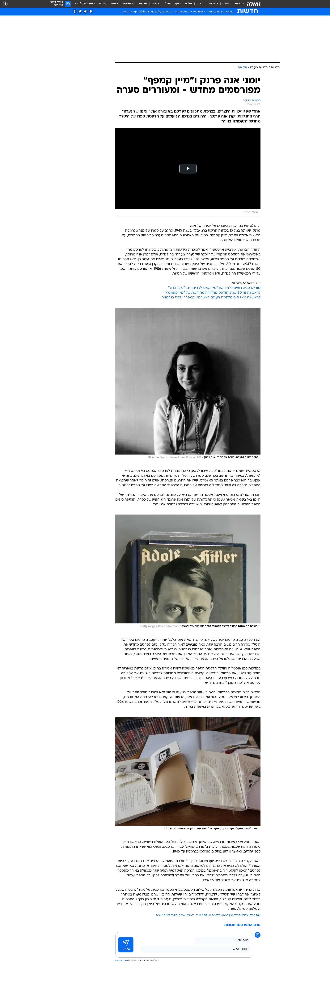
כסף (177, 3)
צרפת (182, 915)
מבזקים (229, 12)
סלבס (188, 3)
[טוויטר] (80, 11)
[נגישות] (5, 4)
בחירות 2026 (146, 12)
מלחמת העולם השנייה (208, 915)
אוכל (168, 3)
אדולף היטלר (241, 915)
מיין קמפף (227, 915)
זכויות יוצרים (163, 915)
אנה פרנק (254, 915)
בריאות (156, 3)
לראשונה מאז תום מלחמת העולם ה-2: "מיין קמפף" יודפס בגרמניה (211, 297)
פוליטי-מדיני (181, 12)
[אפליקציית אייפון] (85, 11)
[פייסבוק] (74, 11)
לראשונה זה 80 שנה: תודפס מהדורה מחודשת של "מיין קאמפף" (212, 293)
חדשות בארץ (198, 12)
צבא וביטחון (215, 12)
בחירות (213, 3)
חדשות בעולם (164, 12)
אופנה (114, 3)
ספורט (226, 3)
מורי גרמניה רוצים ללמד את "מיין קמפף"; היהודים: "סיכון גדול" (214, 288)
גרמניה (190, 915)
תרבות (201, 3)
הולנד (174, 915)
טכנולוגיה (128, 3)
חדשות (239, 3)
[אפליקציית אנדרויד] (90, 11)
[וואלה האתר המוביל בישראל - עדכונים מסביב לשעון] (253, 4)
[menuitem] (237, 4)
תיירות (143, 3)
